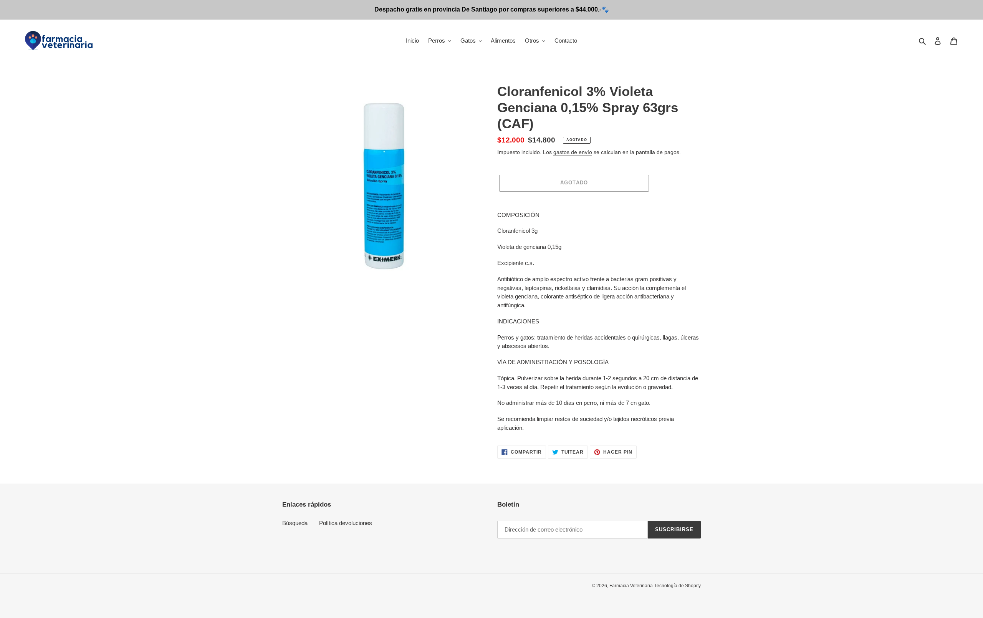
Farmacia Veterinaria (631, 585)
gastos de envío (572, 152)
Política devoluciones (345, 523)
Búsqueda (295, 523)
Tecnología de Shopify (677, 585)
